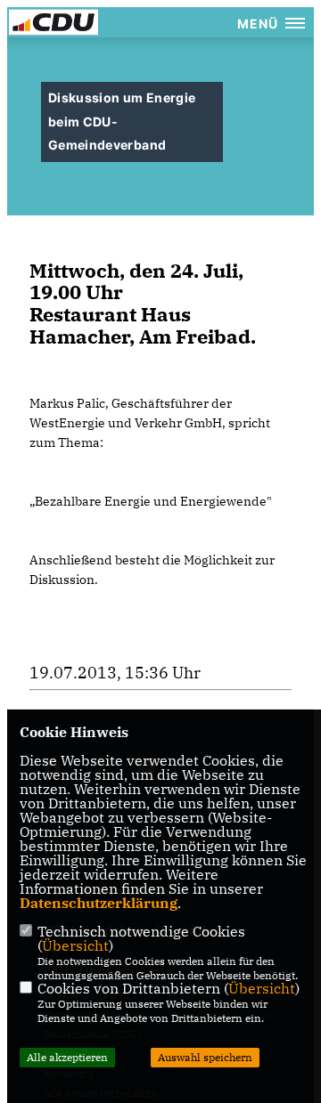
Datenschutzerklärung (98, 903)
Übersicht (75, 945)
